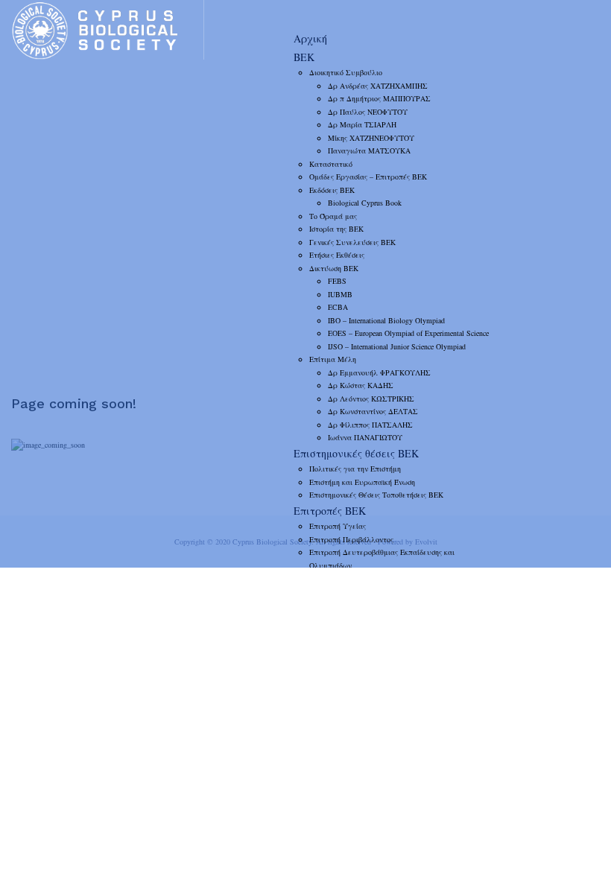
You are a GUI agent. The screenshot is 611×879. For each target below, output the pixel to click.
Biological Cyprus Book (365, 202)
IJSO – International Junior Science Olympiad (397, 346)
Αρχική (310, 38)
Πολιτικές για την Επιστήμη (355, 468)
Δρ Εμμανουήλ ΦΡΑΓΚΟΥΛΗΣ (379, 372)
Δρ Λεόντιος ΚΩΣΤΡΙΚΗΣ (371, 398)
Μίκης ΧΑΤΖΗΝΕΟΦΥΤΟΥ (371, 138)
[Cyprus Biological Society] (107, 30)
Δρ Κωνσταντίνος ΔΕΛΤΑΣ (373, 411)
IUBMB (340, 294)
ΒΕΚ (304, 57)
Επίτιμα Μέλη (332, 359)
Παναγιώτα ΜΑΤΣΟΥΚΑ (369, 150)
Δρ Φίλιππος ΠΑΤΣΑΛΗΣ (370, 424)
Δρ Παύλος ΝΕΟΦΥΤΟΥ (368, 112)
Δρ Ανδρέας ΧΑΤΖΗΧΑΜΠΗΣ (378, 85)
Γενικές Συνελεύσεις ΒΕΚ (352, 242)
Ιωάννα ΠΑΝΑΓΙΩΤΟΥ (365, 437)
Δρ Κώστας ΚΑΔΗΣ (360, 385)
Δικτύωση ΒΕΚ (333, 268)
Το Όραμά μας (333, 216)
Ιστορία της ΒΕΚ (336, 228)
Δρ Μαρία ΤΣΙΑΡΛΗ (362, 124)
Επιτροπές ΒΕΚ (330, 511)
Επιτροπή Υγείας (337, 526)
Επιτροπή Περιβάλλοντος (351, 539)
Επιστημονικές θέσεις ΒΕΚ (356, 453)
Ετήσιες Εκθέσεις (336, 255)
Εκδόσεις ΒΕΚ (332, 190)
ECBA (338, 307)
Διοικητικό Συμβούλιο (345, 72)
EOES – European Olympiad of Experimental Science (408, 333)
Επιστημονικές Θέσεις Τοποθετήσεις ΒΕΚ (376, 494)
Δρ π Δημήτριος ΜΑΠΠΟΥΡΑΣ (379, 98)
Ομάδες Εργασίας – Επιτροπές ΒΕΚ (368, 176)
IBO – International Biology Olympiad (386, 320)
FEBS (337, 281)
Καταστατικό (330, 164)
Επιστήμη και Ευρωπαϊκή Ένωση (362, 482)
